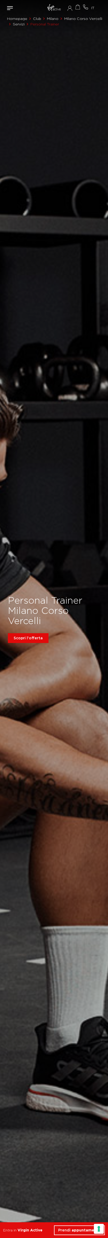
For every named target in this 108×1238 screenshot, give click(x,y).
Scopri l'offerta (28, 638)
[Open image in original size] (54, 7)
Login (69, 8)
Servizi (19, 24)
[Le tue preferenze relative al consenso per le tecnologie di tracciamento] (99, 1229)
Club (37, 19)
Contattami (85, 7)
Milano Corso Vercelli (83, 19)
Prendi (79, 1230)
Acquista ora (77, 7)
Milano (52, 19)
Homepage (17, 19)
